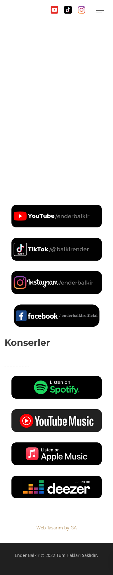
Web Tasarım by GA (56, 528)
